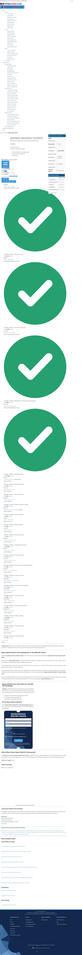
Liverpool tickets (10, 13)
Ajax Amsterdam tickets (12, 46)
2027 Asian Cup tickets (11, 109)
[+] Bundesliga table (52, 192)
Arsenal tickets (10, 15)
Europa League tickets (11, 93)
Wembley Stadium (44, 919)
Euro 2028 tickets (10, 111)
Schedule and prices (10, 733)
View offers (11, 256)
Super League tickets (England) (13, 117)
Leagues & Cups (5, 62)
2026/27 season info (60, 919)
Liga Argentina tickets (11, 78)
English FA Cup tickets (11, 100)
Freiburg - (9, 499)
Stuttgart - (9, 610)
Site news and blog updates (20, 733)
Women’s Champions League (13, 114)
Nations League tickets (11, 104)
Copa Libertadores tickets (12, 97)
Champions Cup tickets (11, 105)
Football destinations (29, 922)
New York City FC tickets (12, 55)
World (6, 48)
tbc (8, 481)
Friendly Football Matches (12, 90)
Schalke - (9, 259)
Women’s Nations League (12, 116)
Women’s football (8, 112)
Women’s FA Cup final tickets (13, 123)
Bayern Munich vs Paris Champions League (10, 830)
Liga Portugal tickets (11, 83)
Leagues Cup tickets (11, 107)
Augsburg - (9, 479)
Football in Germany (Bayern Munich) (19, 728)
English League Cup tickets (12, 102)
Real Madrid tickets (11, 34)
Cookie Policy (12, 932)
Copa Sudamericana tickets (12, 98)
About (11, 919)
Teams (3, 10)
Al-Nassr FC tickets (11, 52)
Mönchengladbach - (11, 580)
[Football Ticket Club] (10, 3)
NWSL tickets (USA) (11, 119)
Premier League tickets (11, 65)
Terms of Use (12, 928)
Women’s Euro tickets (11, 124)
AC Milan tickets (10, 38)
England (6, 12)
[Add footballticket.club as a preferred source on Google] (41, 948)
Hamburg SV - (10, 540)
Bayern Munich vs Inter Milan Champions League (47, 830)
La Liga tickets (10, 67)
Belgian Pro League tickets (12, 85)
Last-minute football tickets (7, 128)
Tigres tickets (9, 57)
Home (1, 132)
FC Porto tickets (10, 45)
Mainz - (8, 519)
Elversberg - (9, 332)
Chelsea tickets (10, 19)
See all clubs (7, 60)
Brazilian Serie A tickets (12, 79)
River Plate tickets (10, 59)
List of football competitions (31, 924)
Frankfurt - (9, 600)
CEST (13, 261)
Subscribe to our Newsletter (62, 924)
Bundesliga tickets (11, 71)
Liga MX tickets (10, 76)
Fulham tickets (10, 27)
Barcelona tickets (10, 31)
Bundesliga (5, 132)
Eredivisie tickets (10, 81)
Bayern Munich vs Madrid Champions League (28, 830)
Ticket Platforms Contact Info (15, 935)
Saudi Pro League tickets (12, 86)
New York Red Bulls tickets (12, 53)
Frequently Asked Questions (15, 926)
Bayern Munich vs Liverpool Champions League (18, 834)
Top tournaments (8, 88)
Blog (57, 922)
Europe (6, 29)
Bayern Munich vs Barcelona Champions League (44, 832)
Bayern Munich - (10, 406)
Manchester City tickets (12, 17)
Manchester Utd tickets (12, 20)
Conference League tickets (12, 95)
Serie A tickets (10, 69)
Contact (11, 922)
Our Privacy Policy (18, 746)
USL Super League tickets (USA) (13, 121)
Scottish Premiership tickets (12, 72)
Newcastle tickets (10, 22)
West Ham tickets (10, 24)
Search (3, 130)
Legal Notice (12, 924)
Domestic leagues (8, 64)
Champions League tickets (12, 91)
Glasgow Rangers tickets (12, 41)
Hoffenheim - (10, 560)
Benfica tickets (10, 43)
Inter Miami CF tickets (11, 50)
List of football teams (29, 926)
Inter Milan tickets (10, 33)
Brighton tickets (10, 26)
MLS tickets (9, 74)
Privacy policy (12, 930)
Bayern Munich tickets (11, 36)
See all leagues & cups (9, 126)
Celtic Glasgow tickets (11, 39)
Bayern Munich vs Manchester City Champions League (23, 832)
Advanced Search (29, 919)
